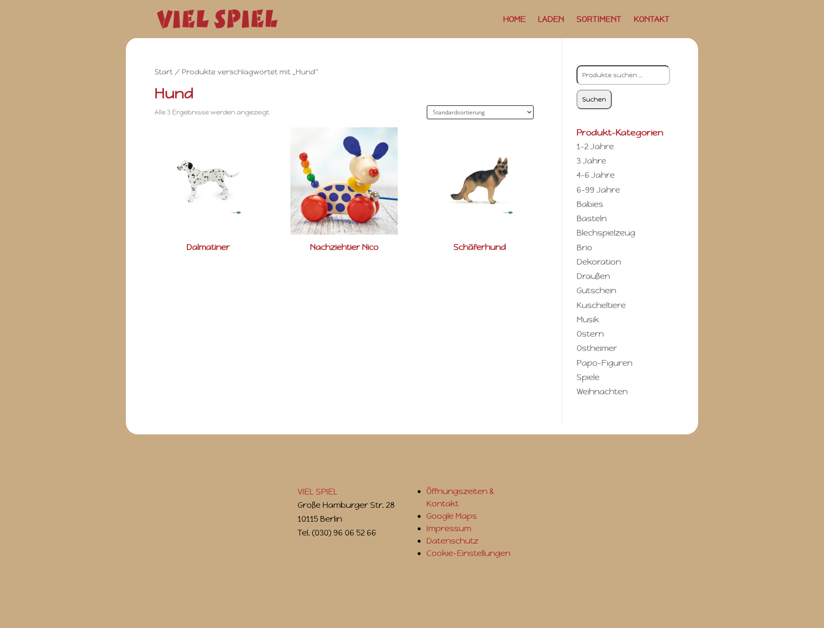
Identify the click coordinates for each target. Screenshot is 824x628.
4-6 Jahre (596, 175)
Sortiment (599, 20)
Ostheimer (597, 348)
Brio (584, 247)
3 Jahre (591, 160)
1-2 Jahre (595, 146)
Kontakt (652, 20)
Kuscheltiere (601, 305)
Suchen (594, 99)
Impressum (448, 528)
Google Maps (451, 516)
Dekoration (599, 262)
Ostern (590, 334)
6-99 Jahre (598, 190)
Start (163, 71)
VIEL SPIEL (318, 491)
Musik (588, 319)
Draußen (593, 276)
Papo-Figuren (604, 363)
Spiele (588, 377)
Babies (590, 204)
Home (514, 20)
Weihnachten (602, 391)
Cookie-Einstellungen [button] (468, 553)
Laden (551, 20)
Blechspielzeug (606, 232)
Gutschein (596, 290)
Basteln (592, 218)
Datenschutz (452, 540)
